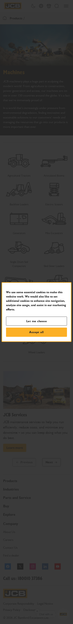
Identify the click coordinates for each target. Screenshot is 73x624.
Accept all (36, 332)
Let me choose (36, 321)
